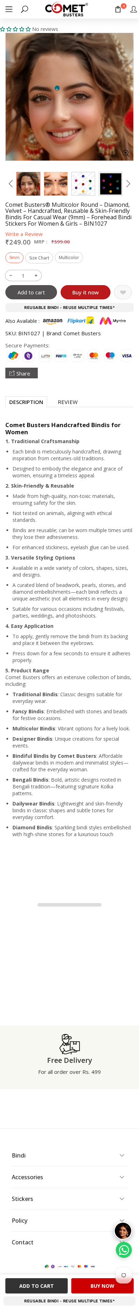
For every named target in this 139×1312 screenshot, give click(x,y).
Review (68, 401)
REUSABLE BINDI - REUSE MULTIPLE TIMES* (69, 307)
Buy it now (85, 292)
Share (23, 373)
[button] (8, 9)
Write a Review (24, 233)
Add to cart (31, 292)
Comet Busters (82, 333)
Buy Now (102, 1285)
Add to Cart (36, 1285)
